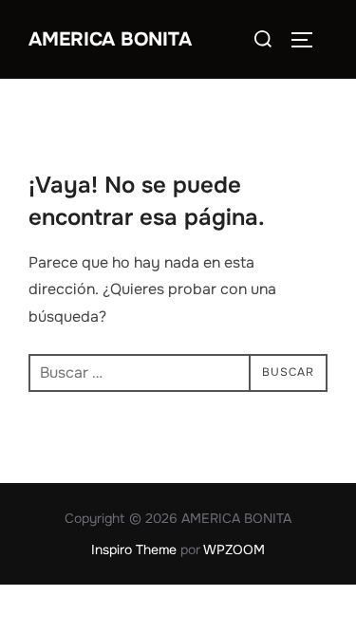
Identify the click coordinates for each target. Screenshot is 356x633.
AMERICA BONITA (110, 39)
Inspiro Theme (134, 549)
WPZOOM (234, 549)
